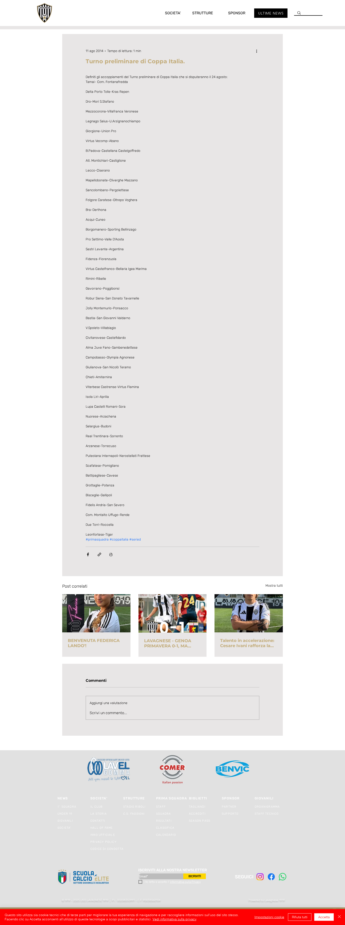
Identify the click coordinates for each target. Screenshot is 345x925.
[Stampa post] (111, 554)
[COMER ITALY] (172, 769)
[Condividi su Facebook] (88, 554)
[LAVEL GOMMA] (109, 769)
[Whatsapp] (282, 876)
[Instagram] (260, 876)
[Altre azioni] (256, 51)
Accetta (324, 917)
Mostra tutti (274, 586)
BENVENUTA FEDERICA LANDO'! (94, 643)
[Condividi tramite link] (99, 554)
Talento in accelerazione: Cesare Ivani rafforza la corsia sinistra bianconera (248, 643)
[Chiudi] (339, 917)
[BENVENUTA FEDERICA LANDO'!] (96, 613)
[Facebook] (271, 876)
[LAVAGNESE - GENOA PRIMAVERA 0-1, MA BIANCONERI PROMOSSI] (172, 613)
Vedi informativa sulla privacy (174, 919)
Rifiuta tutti (299, 917)
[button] (168, 13)
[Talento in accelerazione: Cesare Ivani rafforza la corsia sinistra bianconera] (249, 613)
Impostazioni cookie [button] (269, 917)
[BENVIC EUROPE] (233, 769)
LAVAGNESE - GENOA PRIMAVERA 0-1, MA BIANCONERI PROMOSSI (171, 643)
